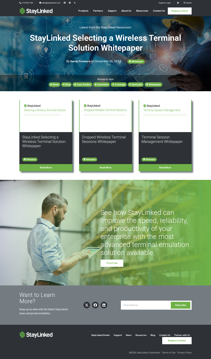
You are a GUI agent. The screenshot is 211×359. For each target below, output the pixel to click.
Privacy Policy (184, 352)
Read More (46, 167)
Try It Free (112, 263)
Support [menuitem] (112, 10)
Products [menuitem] (83, 10)
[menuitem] (65, 2)
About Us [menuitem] (126, 10)
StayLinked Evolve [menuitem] (100, 335)
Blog (67, 84)
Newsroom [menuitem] (142, 10)
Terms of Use (169, 352)
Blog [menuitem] (153, 335)
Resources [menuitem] (141, 335)
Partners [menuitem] (98, 10)
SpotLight (136, 84)
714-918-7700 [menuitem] (27, 3)
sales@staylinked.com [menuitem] (50, 3)
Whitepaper (137, 61)
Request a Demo (179, 11)
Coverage (119, 84)
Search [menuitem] (188, 3)
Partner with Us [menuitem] (182, 335)
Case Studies (83, 84)
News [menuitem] (128, 335)
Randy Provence (80, 61)
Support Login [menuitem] (164, 3)
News (55, 84)
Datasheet (102, 84)
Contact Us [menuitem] (159, 10)
